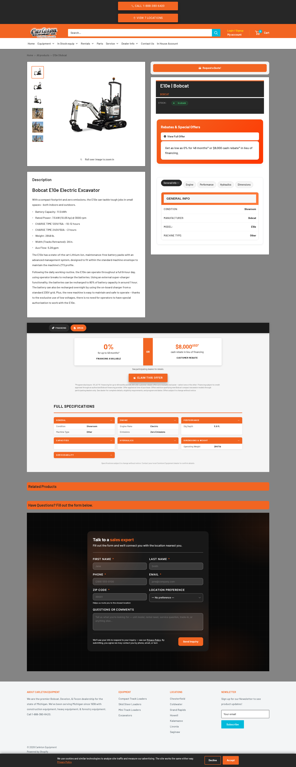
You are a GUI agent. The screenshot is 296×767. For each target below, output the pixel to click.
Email (155, 574)
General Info (170, 182)
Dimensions (244, 184)
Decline (213, 760)
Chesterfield (177, 698)
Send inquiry (190, 641)
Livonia (174, 726)
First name (103, 559)
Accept (231, 760)
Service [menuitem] (110, 43)
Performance (207, 184)
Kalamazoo (176, 720)
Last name (159, 559)
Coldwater (176, 704)
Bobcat (164, 94)
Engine (189, 184)
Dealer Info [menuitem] (127, 43)
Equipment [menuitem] (44, 43)
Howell (174, 715)
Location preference (167, 590)
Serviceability (65, 455)
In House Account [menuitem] (167, 43)
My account (234, 34)
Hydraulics (225, 184)
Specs (80, 328)
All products (43, 55)
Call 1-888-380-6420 (150, 6)
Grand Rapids (178, 709)
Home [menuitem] (31, 43)
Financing (61, 328)
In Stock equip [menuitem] (65, 43)
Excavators (125, 715)
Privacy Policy (154, 640)
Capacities (62, 440)
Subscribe (232, 724)
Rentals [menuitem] (85, 43)
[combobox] (140, 32)
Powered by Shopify (37, 751)
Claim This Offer (150, 377)
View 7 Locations (150, 18)
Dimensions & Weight (196, 440)
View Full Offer (176, 136)
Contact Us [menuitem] (147, 43)
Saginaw (175, 731)
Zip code (101, 590)
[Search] (216, 32)
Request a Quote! (212, 67)
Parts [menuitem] (100, 43)
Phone (99, 574)
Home (30, 55)
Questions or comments (113, 609)
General (61, 420)
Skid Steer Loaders (130, 704)
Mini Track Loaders (130, 709)
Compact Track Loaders (133, 698)
